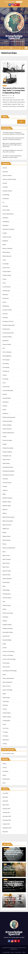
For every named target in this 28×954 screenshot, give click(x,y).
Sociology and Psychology (10, 670)
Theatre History (7, 713)
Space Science (7, 686)
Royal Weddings (7, 640)
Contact (23, 952)
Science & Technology (8, 651)
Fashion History (7, 344)
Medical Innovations (8, 521)
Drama (4, 302)
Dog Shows (6, 298)
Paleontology (6, 590)
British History (6, 252)
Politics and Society (8, 613)
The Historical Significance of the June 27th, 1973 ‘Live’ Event (14, 898)
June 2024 (5, 793)
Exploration (6, 340)
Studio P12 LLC (14, 949)
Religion (5, 620)
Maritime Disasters (7, 498)
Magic (4, 494)
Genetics (5, 405)
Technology (6, 701)
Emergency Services (8, 321)
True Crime (5, 728)
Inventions (5, 478)
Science (5, 647)
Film (4, 348)
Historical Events (7, 428)
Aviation (5, 233)
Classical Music (7, 271)
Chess (4, 260)
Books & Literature (7, 248)
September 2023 (7, 827)
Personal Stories (7, 597)
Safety (4, 643)
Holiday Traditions (7, 452)
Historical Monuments (8, 432)
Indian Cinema (6, 459)
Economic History (7, 309)
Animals (5, 183)
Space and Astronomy (8, 678)
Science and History (8, 655)
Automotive (5, 225)
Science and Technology (9, 659)
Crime (4, 283)
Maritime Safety (7, 505)
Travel (4, 724)
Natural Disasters (7, 578)
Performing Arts (7, 594)
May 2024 (5, 797)
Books (4, 244)
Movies (4, 544)
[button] (19, 48)
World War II (6, 739)
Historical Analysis (7, 421)
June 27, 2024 (8, 856)
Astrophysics (6, 221)
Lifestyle (5, 486)
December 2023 (7, 816)
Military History (6, 536)
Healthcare (5, 413)
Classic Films (6, 267)
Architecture (6, 198)
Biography (5, 240)
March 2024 (6, 804)
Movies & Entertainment (9, 547)
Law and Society (7, 482)
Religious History (7, 624)
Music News (6, 567)
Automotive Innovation (8, 229)
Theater (5, 709)
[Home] (2, 48)
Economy (5, 313)
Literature (5, 490)
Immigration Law (7, 455)
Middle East (6, 528)
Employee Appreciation (9, 325)
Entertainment (6, 329)
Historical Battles (7, 425)
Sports (4, 693)
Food (4, 382)
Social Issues (6, 663)
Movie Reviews (7, 540)
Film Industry (6, 367)
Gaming (5, 394)
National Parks (6, 574)
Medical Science (7, 524)
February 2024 (6, 808)
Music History (6, 563)
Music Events (6, 555)
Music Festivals (7, 559)
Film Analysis (6, 359)
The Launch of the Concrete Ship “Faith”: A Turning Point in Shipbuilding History (14, 90)
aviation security (7, 237)
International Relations (8, 471)
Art (3, 202)
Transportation (6, 720)
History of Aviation (7, 440)
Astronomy (5, 217)
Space (4, 674)
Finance (5, 375)
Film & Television (7, 352)
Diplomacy (5, 294)
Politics (4, 609)
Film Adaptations (7, 356)
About (12, 952)
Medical (5, 513)
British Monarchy (7, 256)
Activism (5, 167)
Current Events (6, 286)
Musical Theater (7, 571)
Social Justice (6, 666)
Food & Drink (6, 386)
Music (4, 551)
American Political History (9, 179)
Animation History (7, 190)
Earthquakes (6, 306)
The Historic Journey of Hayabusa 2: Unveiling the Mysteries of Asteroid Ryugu (13, 853)
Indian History (6, 463)
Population (5, 617)
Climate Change (7, 275)
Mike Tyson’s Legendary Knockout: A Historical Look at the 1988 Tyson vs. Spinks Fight (12, 145)
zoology (5, 743)
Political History (7, 605)
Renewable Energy (8, 632)
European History (7, 336)
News (4, 586)
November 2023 (7, 820)
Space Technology (7, 690)
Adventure (5, 171)
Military (4, 532)
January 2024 (6, 812)
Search (4, 117)
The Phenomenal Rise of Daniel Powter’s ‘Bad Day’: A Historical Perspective (13, 869)
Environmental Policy (8, 333)
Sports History (6, 697)
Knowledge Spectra (14, 37)
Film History (6, 363)
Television (5, 705)
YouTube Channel (6, 952)
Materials (5, 509)
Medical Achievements (8, 517)
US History (5, 736)
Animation (5, 187)
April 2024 (5, 801)
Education (5, 317)
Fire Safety (5, 379)
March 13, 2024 (8, 95)
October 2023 (6, 824)
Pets (4, 601)
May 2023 (5, 831)
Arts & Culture (6, 210)
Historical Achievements (9, 417)
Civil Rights (6, 263)
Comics (5, 279)
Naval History (6, 582)
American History (7, 175)
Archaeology (6, 194)
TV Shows (5, 732)
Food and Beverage (8, 390)
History (4, 85)
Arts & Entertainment (8, 214)
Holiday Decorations (8, 448)
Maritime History (7, 501)
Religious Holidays (8, 628)
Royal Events (6, 636)
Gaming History (7, 398)
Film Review (6, 371)
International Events (8, 467)
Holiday (5, 444)
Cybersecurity (6, 290)
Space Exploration (7, 682)
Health (4, 409)
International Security (8, 475)
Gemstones (6, 402)
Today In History (7, 716)
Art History (5, 206)
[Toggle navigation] (11, 48)
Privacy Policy (18, 952)
